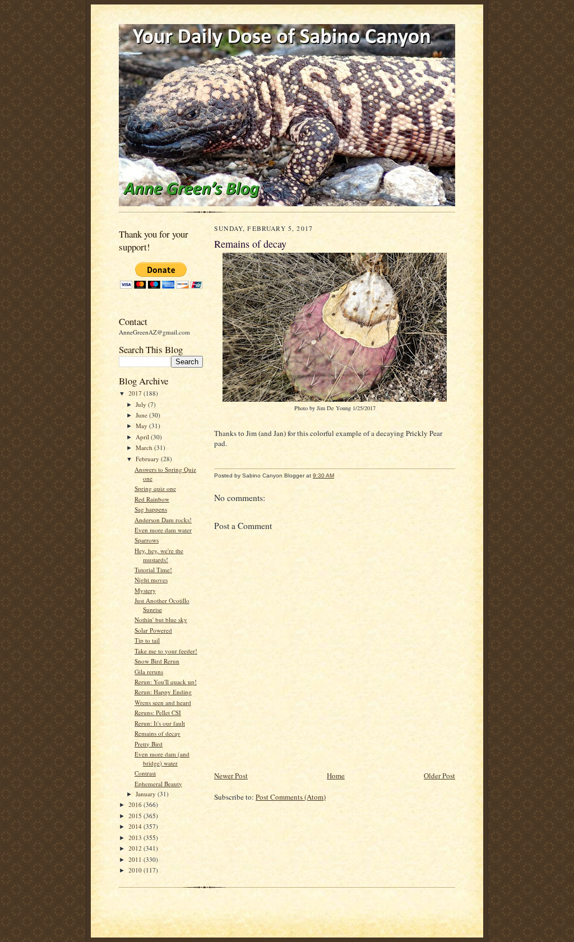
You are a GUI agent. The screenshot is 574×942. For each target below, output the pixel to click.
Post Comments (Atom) (291, 797)
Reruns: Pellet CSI (158, 712)
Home (336, 776)
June (142, 415)
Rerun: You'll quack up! (166, 682)
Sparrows (147, 540)
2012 (136, 848)
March (145, 447)
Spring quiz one (155, 488)
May (142, 425)
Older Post (439, 776)
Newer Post (231, 776)
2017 (136, 393)
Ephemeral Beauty (158, 783)
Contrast (145, 773)
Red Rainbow (152, 499)
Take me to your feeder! (166, 651)
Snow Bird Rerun (157, 661)
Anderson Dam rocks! (163, 520)
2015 (136, 815)
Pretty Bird (149, 744)
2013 (136, 837)
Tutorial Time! (153, 569)
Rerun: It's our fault (160, 723)
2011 (136, 859)
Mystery (145, 590)
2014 (136, 826)
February (148, 458)
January (147, 794)
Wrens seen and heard (163, 702)
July (142, 404)
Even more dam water (163, 530)
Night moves (151, 580)
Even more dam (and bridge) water (162, 758)
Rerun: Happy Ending (163, 692)
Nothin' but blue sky (161, 619)
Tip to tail (147, 640)
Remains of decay (157, 733)
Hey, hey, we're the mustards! (159, 555)
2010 (136, 870)
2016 (136, 804)
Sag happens (151, 509)
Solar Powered (153, 630)
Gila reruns (149, 671)
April (143, 437)
